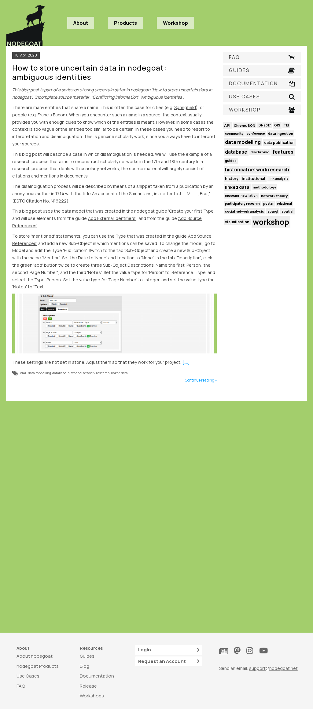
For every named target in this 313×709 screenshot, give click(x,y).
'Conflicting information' (115, 97)
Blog (84, 666)
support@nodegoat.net (273, 668)
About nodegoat (35, 656)
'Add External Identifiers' (112, 218)
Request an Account (162, 661)
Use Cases (28, 676)
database (59, 373)
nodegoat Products (38, 666)
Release (88, 686)
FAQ (21, 686)
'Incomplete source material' (62, 97)
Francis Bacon (51, 115)
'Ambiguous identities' (162, 97)
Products (125, 23)
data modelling (39, 373)
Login (144, 649)
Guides (87, 656)
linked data (119, 373)
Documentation (97, 676)
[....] (186, 362)
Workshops (92, 696)
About (80, 23)
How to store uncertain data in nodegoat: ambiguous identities (89, 72)
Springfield (185, 107)
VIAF (23, 373)
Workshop (175, 23)
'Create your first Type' (191, 211)
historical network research (89, 373)
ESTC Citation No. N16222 (40, 201)
